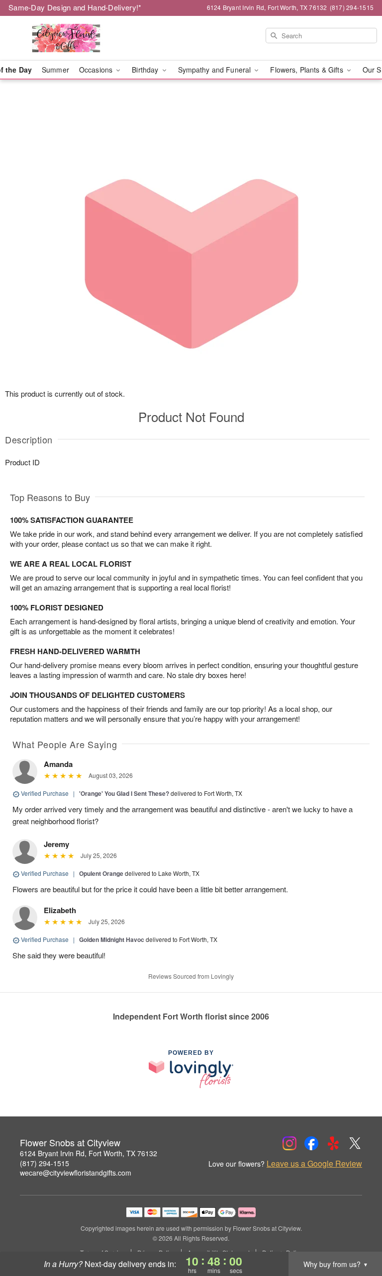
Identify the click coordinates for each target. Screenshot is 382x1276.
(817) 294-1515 (44, 1163)
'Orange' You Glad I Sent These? (124, 793)
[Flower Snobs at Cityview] (65, 38)
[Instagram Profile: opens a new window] (289, 1143)
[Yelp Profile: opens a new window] (333, 1143)
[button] (356, 1233)
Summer (55, 70)
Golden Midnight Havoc (111, 939)
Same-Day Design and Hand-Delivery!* (75, 7)
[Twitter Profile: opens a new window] (355, 1143)
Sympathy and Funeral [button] (215, 70)
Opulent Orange (101, 873)
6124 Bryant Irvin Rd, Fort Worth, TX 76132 (88, 1153)
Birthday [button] (146, 70)
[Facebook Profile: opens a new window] (311, 1143)
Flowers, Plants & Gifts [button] (307, 70)
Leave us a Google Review (314, 1163)
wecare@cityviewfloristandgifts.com (75, 1173)
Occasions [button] (96, 70)
